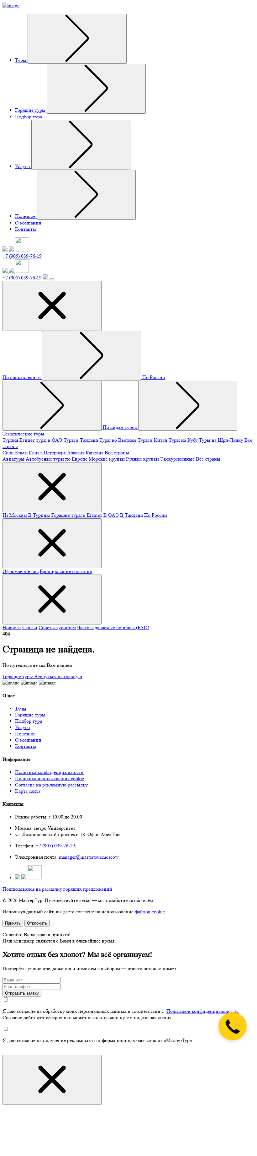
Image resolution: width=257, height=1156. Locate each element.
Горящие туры (31, 110)
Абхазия (75, 453)
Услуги (23, 166)
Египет (27, 440)
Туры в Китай (152, 440)
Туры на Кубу (183, 440)
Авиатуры (13, 459)
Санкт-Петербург (47, 453)
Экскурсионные (177, 459)
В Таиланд (131, 515)
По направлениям (22, 377)
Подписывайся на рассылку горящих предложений (57, 889)
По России (155, 515)
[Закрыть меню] (52, 306)
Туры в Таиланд (81, 440)
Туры (21, 60)
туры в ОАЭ (49, 440)
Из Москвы (15, 515)
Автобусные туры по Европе (56, 459)
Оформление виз (21, 571)
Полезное (26, 216)
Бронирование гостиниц (66, 571)
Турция (10, 440)
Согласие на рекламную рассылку (51, 785)
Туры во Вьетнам (117, 440)
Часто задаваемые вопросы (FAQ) (113, 627)
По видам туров (120, 427)
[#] (77, 39)
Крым (21, 453)
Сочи (8, 453)
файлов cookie (150, 912)
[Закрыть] (52, 1080)
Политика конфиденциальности (49, 772)
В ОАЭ (111, 515)
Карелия (94, 453)
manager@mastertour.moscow (89, 857)
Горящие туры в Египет (76, 515)
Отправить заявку (22, 993)
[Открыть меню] (51, 279)
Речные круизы (142, 459)
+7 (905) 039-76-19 (22, 256)
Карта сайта (27, 791)
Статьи (29, 627)
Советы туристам (57, 627)
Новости (12, 627)
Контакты (25, 229)
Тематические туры (23, 434)
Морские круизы (107, 459)
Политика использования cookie (49, 778)
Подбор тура (28, 117)
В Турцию (39, 515)
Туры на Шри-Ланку (221, 440)
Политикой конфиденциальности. (202, 1011)
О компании (28, 223)
